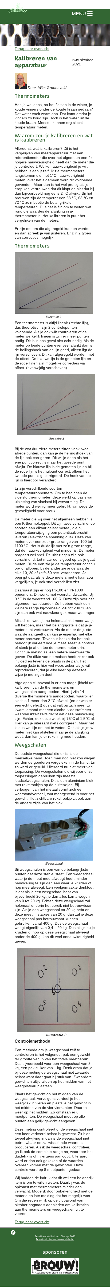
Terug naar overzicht (32, 48)
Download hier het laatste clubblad (55, 1239)
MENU (79, 13)
